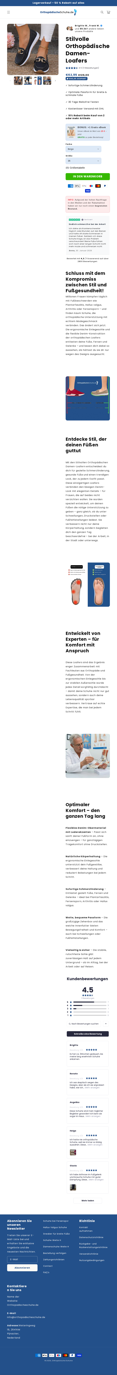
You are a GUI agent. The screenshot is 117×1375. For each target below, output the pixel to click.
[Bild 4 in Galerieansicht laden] (47, 81)
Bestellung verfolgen (54, 1253)
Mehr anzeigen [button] (92, 1087)
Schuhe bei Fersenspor (56, 1221)
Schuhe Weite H (52, 1240)
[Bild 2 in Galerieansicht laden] (28, 81)
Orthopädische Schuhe (62, 1360)
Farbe (69, 144)
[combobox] (106, 1024)
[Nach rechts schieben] (55, 81)
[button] (8, 12)
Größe (69, 155)
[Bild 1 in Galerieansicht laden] (18, 81)
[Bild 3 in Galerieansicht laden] (37, 81)
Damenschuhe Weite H (56, 1246)
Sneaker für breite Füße (56, 1233)
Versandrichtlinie (88, 1253)
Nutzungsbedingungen (91, 1260)
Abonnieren (22, 1267)
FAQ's (46, 1272)
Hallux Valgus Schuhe (55, 1227)
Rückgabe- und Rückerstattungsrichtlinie (93, 1245)
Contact (48, 1266)
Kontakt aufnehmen (86, 1229)
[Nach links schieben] (10, 81)
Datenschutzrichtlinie (91, 1237)
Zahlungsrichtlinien (53, 1259)
